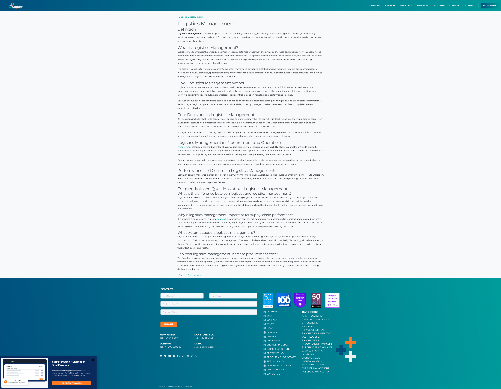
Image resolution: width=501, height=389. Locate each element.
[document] (250, 194)
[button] (93, 360)
